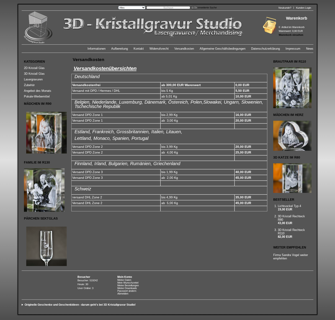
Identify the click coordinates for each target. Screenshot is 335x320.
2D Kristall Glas (34, 68)
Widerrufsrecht (159, 48)
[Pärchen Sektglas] (43, 246)
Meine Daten (124, 280)
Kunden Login (303, 7)
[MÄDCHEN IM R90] (43, 133)
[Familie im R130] (43, 190)
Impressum (293, 48)
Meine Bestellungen (128, 285)
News (309, 48)
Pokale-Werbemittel (37, 96)
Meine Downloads (127, 288)
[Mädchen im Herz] (291, 136)
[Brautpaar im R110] (291, 87)
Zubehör (29, 85)
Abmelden (122, 293)
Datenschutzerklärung (265, 48)
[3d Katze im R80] (291, 178)
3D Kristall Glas (34, 73)
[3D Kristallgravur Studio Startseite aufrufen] (152, 42)
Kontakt (139, 48)
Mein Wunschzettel (127, 282)
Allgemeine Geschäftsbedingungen (222, 48)
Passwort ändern (126, 290)
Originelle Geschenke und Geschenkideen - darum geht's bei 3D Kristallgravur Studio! (80, 304)
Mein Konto (124, 277)
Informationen (97, 48)
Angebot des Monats (37, 90)
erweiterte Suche (207, 7)
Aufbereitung (119, 48)
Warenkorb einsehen (291, 34)
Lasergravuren (33, 79)
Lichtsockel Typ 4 (289, 206)
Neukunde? (284, 7)
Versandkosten (184, 48)
